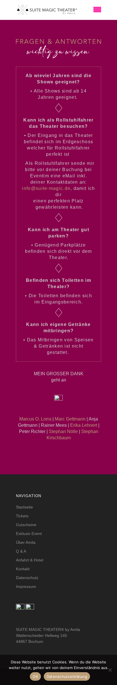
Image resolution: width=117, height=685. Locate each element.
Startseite (24, 507)
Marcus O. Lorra (35, 419)
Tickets (22, 516)
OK (35, 676)
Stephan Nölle (63, 431)
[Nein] (110, 670)
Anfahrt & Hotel (29, 560)
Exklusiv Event (29, 533)
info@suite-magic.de (46, 188)
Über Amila (25, 542)
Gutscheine (26, 524)
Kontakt (23, 569)
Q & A (21, 551)
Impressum (26, 586)
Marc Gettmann (70, 419)
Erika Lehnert (83, 425)
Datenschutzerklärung (67, 676)
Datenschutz (27, 577)
